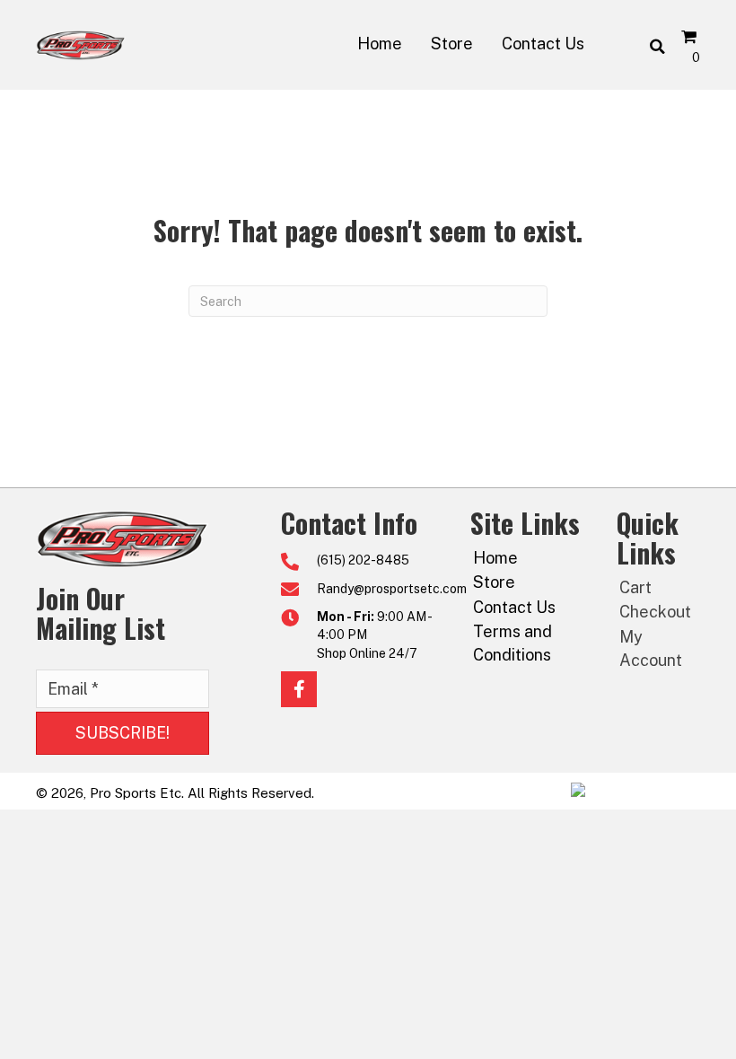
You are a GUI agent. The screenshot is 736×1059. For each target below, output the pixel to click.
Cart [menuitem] (635, 587)
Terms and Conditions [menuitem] (512, 643)
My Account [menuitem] (650, 648)
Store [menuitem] (494, 582)
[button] (122, 733)
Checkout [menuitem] (655, 611)
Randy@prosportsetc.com (392, 589)
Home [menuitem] (495, 557)
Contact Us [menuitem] (514, 607)
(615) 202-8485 (363, 560)
